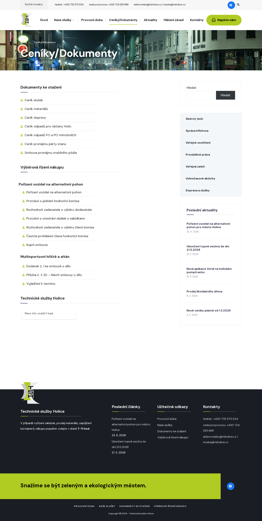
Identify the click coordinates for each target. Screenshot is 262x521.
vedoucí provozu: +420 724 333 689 (109, 4)
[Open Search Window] (238, 4)
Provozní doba (92, 20)
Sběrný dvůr (194, 119)
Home (23, 42)
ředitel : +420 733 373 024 (69, 4)
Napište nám (226, 20)
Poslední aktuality (202, 210)
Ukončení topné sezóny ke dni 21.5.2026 (208, 248)
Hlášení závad (174, 20)
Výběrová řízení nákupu (172, 437)
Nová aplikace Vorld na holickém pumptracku (209, 270)
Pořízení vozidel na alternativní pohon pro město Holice (208, 225)
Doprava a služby (198, 190)
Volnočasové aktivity (200, 178)
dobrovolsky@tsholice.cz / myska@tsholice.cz (160, 4)
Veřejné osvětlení (198, 143)
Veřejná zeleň (195, 166)
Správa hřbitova (197, 131)
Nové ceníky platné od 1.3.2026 (209, 310)
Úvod (44, 20)
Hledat (191, 88)
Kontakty (197, 20)
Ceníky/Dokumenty (123, 20)
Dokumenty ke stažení (171, 431)
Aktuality (150, 20)
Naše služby (62, 20)
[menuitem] (64, 19)
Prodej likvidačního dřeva (204, 291)
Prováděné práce (198, 154)
